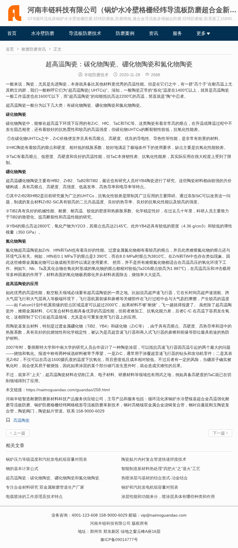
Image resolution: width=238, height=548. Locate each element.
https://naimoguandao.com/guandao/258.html (68, 389)
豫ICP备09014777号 (119, 539)
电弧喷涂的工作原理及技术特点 (34, 496)
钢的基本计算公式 (22, 468)
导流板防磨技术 (85, 33)
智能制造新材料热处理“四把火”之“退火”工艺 (160, 468)
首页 (12, 33)
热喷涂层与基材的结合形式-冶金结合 (154, 478)
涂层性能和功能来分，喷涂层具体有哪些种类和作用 (168, 496)
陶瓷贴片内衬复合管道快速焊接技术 (153, 459)
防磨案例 (125, 33)
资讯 (153, 33)
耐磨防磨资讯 (33, 49)
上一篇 (17, 433)
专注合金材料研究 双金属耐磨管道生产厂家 (45, 487)
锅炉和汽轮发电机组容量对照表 (149, 487)
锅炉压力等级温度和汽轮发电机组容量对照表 (46, 459)
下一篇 (220, 433)
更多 (201, 33)
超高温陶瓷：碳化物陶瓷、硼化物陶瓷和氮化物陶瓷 (52, 478)
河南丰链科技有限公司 (110, 523)
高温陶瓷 (21, 420)
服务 (177, 33)
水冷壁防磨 (42, 33)
